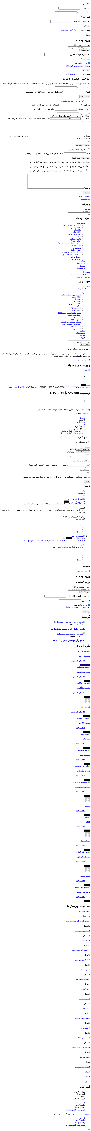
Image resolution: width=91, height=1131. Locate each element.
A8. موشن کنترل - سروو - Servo (81, 1047)
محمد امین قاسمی (83, 892)
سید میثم (86, 739)
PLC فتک (77, 232)
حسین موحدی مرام (82, 787)
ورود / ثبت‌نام (84, 50)
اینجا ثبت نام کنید (72, 74)
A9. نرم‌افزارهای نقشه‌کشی (82, 979)
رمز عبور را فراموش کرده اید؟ (78, 66)
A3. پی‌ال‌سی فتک (85, 1057)
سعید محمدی (85, 876)
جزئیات (86, 136)
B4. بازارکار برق (86, 989)
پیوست (87, 141)
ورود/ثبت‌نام (85, 199)
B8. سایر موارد (86, 940)
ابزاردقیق (77, 248)
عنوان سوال (85, 114)
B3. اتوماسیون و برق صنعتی (82, 960)
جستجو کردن (85, 272)
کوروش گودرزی (83, 771)
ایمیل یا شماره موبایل (81, 45)
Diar (88, 822)
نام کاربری (85, 8)
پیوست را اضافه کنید (82, 145)
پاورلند (87, 209)
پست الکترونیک (83, 13)
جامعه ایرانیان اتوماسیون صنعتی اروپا (68, 629)
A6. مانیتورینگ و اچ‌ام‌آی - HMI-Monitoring (78, 921)
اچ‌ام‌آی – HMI (75, 239)
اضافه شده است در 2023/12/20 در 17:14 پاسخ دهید (54, 540)
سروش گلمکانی (83, 857)
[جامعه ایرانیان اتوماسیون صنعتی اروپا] (69, 622)
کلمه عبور (85, 17)
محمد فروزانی (84, 656)
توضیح (87, 188)
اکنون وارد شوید (67, 30)
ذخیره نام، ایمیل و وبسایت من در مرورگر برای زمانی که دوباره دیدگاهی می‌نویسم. (55, 477)
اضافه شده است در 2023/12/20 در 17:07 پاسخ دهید (54, 504)
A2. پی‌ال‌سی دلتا (85, 1028)
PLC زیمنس (76, 227)
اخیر (83, 495)
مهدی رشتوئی (84, 723)
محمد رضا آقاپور (83, 688)
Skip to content (84, 196)
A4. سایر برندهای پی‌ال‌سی (82, 1018)
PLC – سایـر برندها (73, 234)
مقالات (82, 261)
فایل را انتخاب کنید (83, 452)
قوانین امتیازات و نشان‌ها (75, 1110)
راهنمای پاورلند (79, 1107)
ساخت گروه (80, 1105)
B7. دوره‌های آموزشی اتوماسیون (81, 950)
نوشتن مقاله (80, 263)
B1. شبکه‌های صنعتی (84, 998)
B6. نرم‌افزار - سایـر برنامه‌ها (82, 930)
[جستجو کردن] (89, 214)
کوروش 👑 (85, 707)
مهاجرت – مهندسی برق (71, 254)
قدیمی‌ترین (81, 493)
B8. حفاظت (87, 1076)
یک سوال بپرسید (83, 277)
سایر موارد (76, 259)
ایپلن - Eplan (76, 250)
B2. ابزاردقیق (86, 1008)
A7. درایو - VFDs (85, 969)
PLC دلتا (77, 230)
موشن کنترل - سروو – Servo (69, 243)
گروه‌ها (82, 1103)
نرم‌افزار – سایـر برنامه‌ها (71, 252)
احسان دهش (85, 841)
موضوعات (81, 223)
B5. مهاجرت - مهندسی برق (82, 1067)
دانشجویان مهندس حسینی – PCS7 (69, 640)
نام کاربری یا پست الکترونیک (78, 54)
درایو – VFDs (75, 241)
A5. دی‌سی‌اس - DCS (84, 1037)
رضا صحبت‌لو (85, 755)
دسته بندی (85, 118)
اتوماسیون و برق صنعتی (71, 225)
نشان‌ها (82, 266)
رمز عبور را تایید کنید (81, 21)
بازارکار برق (76, 257)
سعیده (87, 806)
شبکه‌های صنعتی (74, 245)
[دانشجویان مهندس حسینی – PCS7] (71, 634)
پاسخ (79, 532)
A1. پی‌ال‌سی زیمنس (16, 387)
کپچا (88, 92)
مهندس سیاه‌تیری (83, 672)
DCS (79, 236)
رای (83, 491)
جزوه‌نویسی (80, 268)
